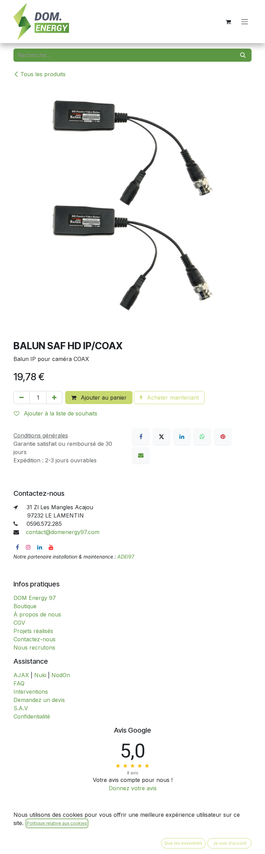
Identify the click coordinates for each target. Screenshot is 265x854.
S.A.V (20, 708)
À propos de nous (37, 614)
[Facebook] (140, 436)
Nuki (40, 675)
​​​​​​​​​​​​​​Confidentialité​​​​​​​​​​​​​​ (31, 716)
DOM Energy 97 (34, 597)
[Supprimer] (21, 397)
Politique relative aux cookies (57, 823)
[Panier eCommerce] (228, 22)
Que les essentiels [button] (183, 843)
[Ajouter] (54, 397)
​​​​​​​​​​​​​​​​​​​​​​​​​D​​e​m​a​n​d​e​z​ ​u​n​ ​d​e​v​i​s (39, 699)
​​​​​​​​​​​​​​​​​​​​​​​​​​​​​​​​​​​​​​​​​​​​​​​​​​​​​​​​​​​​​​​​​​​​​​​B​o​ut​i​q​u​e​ (25, 606)
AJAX (21, 675)
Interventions (30, 691)
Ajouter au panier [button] (103, 397)
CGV (19, 622)
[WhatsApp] (202, 436)
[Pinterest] (223, 436)
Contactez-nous (34, 639)
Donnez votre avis (133, 788)
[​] (17, 547)
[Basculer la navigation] (245, 21)
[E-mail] (140, 455)
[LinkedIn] (182, 436)
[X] (161, 436)
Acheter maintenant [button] (172, 397)
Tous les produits (43, 74)
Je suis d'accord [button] (229, 843)
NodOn (60, 675)
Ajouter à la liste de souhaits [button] (59, 413)
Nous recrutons (34, 647)
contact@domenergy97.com (62, 532)
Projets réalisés (33, 630)
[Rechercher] (243, 55)
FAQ (18, 683)
